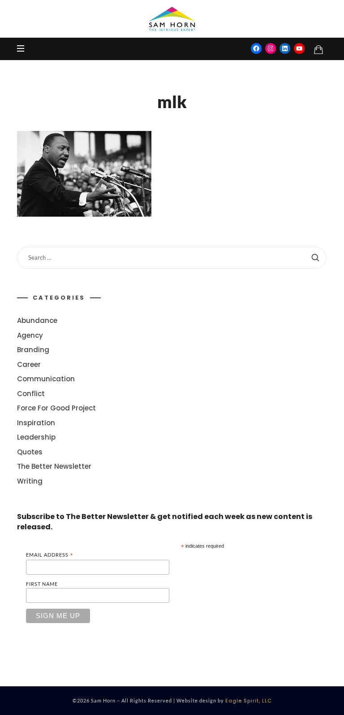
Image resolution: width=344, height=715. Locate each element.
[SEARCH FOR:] (172, 258)
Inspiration (36, 422)
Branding (33, 349)
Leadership (36, 437)
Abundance (37, 320)
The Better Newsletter (54, 466)
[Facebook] (256, 48)
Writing (30, 481)
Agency (30, 335)
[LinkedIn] (285, 48)
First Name (42, 584)
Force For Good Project (56, 408)
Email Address (49, 555)
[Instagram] (270, 48)
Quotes (30, 452)
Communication (46, 379)
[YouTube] (299, 48)
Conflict (31, 393)
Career (29, 364)
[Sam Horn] (172, 19)
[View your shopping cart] (318, 49)
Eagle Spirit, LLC (248, 700)
